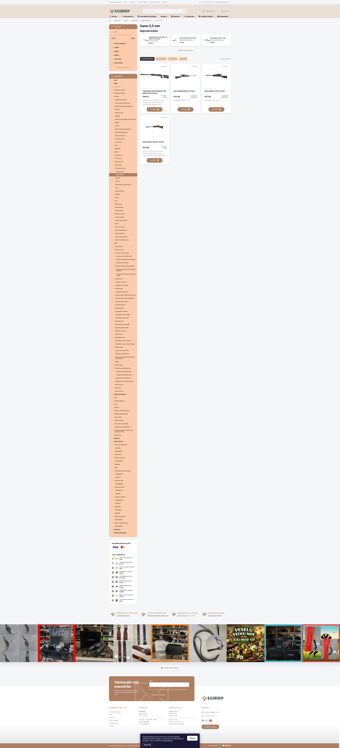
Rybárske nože (119, 334)
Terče (116, 145)
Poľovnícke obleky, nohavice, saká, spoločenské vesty (123, 431)
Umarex (117, 181)
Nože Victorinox (119, 391)
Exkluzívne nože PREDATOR (122, 368)
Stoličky (117, 122)
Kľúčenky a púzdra (119, 457)
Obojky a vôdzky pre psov (121, 523)
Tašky (116, 467)
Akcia (115, 80)
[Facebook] (202, 720)
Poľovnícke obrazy (120, 135)
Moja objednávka (154, 2)
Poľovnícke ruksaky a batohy (123, 471)
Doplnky (116, 96)
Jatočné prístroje (119, 217)
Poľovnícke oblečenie (120, 394)
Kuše (116, 201)
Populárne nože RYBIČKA (122, 353)
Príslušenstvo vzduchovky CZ (123, 184)
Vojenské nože (119, 279)
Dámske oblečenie (119, 401)
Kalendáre (117, 148)
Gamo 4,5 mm (120, 171)
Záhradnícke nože (120, 337)
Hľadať (184, 11)
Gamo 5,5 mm (120, 174)
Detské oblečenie (119, 420)
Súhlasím (192, 738)
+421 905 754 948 (191, 616)
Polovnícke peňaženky (120, 444)
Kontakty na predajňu (210, 727)
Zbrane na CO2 (119, 161)
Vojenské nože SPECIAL (121, 285)
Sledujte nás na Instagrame (171, 668)
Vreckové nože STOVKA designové (124, 298)
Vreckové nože (119, 288)
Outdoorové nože (119, 249)
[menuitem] (114, 16)
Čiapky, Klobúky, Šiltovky (121, 414)
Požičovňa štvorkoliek (120, 533)
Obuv (115, 397)
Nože (115, 243)
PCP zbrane (118, 158)
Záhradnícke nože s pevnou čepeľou (125, 344)
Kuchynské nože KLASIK (122, 318)
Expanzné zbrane (119, 191)
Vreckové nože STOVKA (121, 292)
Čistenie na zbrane (120, 214)
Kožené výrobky (118, 441)
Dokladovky (117, 506)
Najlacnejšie (161, 59)
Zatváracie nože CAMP (122, 262)
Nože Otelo (118, 388)
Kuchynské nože (119, 308)
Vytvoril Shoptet (213, 745)
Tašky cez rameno (120, 487)
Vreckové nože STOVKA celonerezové (125, 295)
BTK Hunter (118, 454)
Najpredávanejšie (147, 59)
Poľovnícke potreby (119, 93)
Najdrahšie (173, 59)
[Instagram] (206, 720)
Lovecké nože (118, 246)
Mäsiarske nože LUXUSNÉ (122, 324)
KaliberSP (117, 448)
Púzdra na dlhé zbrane (121, 236)
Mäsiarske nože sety (120, 331)
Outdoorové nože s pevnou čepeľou (125, 266)
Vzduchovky (118, 165)
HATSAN (117, 178)
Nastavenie (147, 745)
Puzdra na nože (119, 384)
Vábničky (117, 116)
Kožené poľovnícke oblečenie (122, 427)
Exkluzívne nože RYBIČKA (122, 350)
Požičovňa (132, 2)
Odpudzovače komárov (121, 132)
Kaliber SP (118, 477)
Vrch (115, 404)
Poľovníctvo (117, 86)
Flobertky (117, 194)
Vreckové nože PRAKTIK (122, 301)
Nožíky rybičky (119, 347)
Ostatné (117, 126)
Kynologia (117, 438)
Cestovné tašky (119, 480)
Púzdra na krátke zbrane (122, 240)
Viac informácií (168, 740)
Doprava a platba (142, 2)
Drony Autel (118, 142)
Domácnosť (117, 529)
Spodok (116, 407)
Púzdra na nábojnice (120, 516)
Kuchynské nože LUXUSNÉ (122, 314)
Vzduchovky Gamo (120, 168)
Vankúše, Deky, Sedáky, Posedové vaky (125, 119)
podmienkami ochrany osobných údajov (176, 689)
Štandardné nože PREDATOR (123, 378)
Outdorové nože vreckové (122, 253)
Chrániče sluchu (119, 210)
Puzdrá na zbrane (120, 233)
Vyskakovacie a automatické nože (124, 381)
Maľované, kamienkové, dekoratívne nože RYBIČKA (125, 357)
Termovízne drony (120, 139)
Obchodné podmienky (115, 2)
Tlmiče (116, 223)
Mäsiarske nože (119, 321)
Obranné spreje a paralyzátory (123, 129)
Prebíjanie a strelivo (119, 90)
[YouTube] (210, 720)
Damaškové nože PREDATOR (124, 375)
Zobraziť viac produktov (185, 50)
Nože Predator (119, 365)
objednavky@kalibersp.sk (212, 712)
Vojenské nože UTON (121, 282)
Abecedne (183, 59)
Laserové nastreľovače (121, 220)
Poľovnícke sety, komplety (121, 423)
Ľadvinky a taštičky (120, 497)
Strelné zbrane (119, 155)
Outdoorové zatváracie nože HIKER (125, 259)
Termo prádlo (118, 417)
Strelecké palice (119, 207)
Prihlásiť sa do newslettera (158, 695)
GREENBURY (118, 510)
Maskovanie (117, 435)
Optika (116, 83)
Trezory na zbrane (120, 227)
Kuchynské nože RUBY (121, 311)
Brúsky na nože (119, 112)
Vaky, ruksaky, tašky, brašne (122, 103)
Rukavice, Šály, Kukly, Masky (122, 410)
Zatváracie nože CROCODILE (124, 256)
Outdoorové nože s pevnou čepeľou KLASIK (125, 274)
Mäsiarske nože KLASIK (121, 327)
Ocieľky (117, 361)
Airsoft (117, 197)
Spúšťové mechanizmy (121, 230)
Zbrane (116, 152)
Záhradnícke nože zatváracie (123, 340)
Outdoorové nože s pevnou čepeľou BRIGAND (125, 270)
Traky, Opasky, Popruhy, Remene (123, 106)
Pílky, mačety (118, 204)
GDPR (125, 2)
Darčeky (117, 109)
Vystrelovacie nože (120, 305)
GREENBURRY (119, 451)
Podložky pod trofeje (120, 99)
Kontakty (164, 2)
